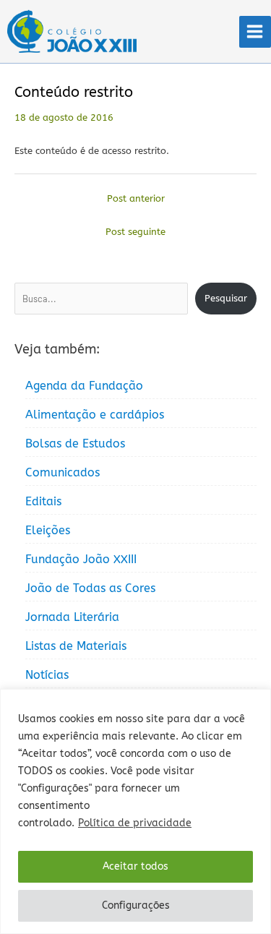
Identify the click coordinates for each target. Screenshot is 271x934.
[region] (135, 811)
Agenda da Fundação (84, 386)
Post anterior (136, 198)
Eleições (47, 530)
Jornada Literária (72, 617)
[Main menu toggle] (255, 32)
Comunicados (62, 472)
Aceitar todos (135, 866)
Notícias (47, 675)
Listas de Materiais (75, 646)
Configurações (136, 905)
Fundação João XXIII (81, 559)
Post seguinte (135, 231)
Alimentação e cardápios (94, 414)
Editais (43, 501)
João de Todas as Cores (90, 588)
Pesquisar (226, 298)
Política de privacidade (135, 823)
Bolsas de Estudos (75, 443)
